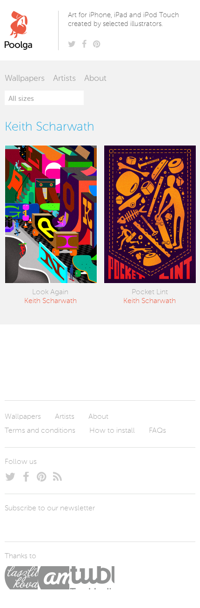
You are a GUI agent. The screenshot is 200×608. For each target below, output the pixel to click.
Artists (64, 78)
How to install (112, 431)
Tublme (91, 577)
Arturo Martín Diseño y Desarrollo (53, 577)
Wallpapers (25, 78)
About (95, 78)
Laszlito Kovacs (21, 577)
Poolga (33, 30)
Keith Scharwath (50, 301)
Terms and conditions (40, 431)
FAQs (157, 431)
